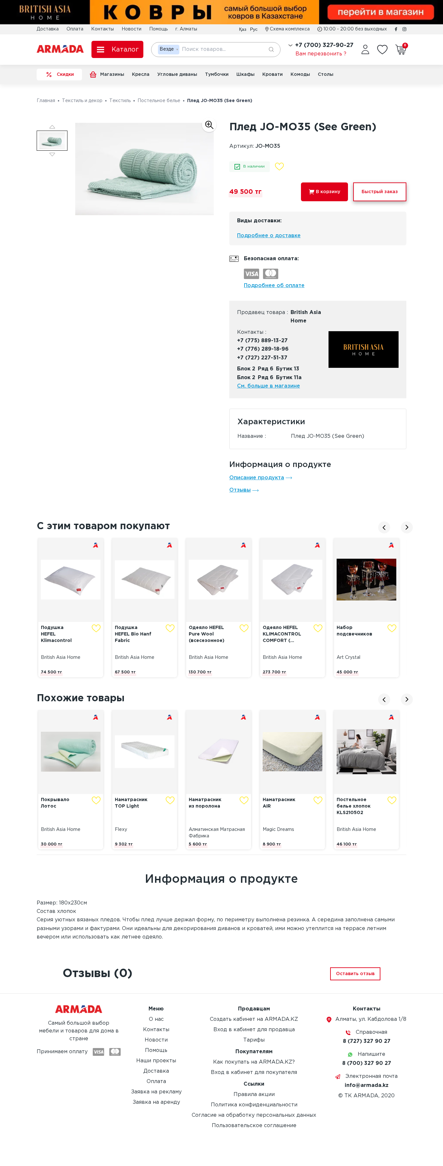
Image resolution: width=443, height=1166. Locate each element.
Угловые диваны (177, 74)
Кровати (272, 74)
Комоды (300, 74)
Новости (131, 29)
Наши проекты (156, 1060)
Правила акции (254, 1094)
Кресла (141, 74)
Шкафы (245, 74)
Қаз (242, 29)
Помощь (158, 29)
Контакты (102, 29)
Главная (46, 101)
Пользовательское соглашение (254, 1125)
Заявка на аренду (156, 1102)
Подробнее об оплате (274, 285)
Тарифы (254, 1040)
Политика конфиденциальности (254, 1104)
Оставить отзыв (355, 974)
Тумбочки (217, 74)
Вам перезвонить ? (320, 54)
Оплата (74, 29)
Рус (253, 29)
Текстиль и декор (82, 101)
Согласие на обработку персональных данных (254, 1115)
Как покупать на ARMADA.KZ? (254, 1062)
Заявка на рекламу (156, 1092)
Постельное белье (159, 101)
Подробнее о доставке (269, 235)
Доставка (48, 29)
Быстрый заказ (380, 192)
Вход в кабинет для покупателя (254, 1072)
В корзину (328, 192)
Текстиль (120, 101)
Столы (325, 74)
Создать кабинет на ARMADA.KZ (254, 1019)
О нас (156, 1019)
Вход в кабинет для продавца (254, 1029)
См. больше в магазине (268, 386)
